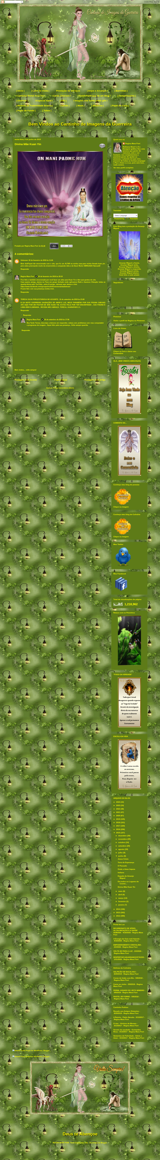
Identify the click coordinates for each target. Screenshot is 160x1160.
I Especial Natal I (44, 100)
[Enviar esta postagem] (54, 246)
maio (120, 891)
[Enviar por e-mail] (61, 246)
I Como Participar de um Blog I (94, 96)
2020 (118, 816)
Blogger (104, 1143)
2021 (118, 812)
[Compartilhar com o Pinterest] (71, 246)
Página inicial (60, 380)
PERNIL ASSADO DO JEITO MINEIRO (128, 990)
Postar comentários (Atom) (63, 388)
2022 (118, 809)
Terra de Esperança (126, 862)
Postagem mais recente (26, 380)
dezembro (122, 836)
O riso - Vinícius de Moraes (124, 1023)
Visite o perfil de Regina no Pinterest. (129, 321)
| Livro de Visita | (40, 91)
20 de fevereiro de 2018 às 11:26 (41, 260)
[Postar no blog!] (64, 246)
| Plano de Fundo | (26, 110)
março (121, 898)
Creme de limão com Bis (123, 978)
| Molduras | (97, 105)
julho (120, 853)
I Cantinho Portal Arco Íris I (30, 96)
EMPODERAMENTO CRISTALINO (127, 945)
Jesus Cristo (123, 859)
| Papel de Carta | (120, 105)
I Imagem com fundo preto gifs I (90, 100)
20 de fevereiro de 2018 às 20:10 (50, 276)
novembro (122, 839)
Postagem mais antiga (94, 380)
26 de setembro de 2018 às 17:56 (56, 319)
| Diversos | (22, 100)
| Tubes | (46, 110)
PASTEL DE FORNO (121, 997)
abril (120, 895)
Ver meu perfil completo (123, 168)
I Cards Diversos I (61, 96)
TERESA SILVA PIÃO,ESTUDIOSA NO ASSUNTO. (40, 299)
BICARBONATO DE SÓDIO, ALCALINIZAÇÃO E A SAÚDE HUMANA (125, 930)
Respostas (27, 315)
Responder (25, 269)
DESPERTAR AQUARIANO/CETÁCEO (128, 957)
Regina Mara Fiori (32, 246)
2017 (118, 826)
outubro (122, 842)
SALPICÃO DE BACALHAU (124, 972)
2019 (118, 819)
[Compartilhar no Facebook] (69, 246)
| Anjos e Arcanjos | (97, 91)
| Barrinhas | (121, 91)
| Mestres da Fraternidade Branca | (34, 105)
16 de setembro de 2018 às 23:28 (71, 299)
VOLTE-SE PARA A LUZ (123, 951)
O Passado (122, 866)
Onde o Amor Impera (126, 869)
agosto (121, 849)
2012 (118, 916)
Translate (134, 219)
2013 (118, 913)
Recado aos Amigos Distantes (126, 1011)
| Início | (20, 91)
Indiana (121, 873)
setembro (122, 846)
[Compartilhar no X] (66, 246)
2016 (118, 829)
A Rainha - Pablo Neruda (123, 1017)
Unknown (24, 260)
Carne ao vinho (119, 984)
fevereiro (122, 901)
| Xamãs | (65, 105)
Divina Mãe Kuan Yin (126, 887)
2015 (118, 833)
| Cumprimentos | (126, 96)
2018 (118, 822)
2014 (118, 909)
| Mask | (80, 105)
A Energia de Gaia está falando (126, 939)
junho (121, 856)
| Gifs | (63, 100)
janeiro (121, 905)
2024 (118, 802)
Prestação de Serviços (68, 91)
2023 (118, 805)
